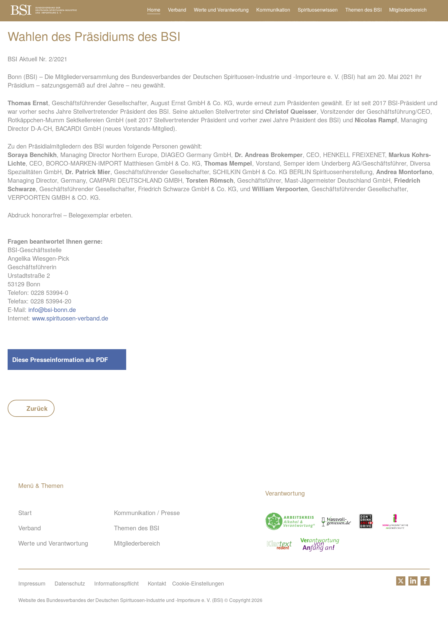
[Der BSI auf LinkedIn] (413, 583)
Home (153, 9)
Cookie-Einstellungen (198, 583)
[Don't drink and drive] (367, 521)
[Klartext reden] (279, 544)
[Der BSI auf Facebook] (425, 583)
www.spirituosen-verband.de (70, 317)
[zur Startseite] (44, 12)
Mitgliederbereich (408, 9)
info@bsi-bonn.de (52, 309)
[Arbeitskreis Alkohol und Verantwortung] (290, 521)
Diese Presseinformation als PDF (60, 359)
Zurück (37, 408)
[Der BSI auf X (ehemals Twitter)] (400, 583)
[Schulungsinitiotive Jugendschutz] (395, 521)
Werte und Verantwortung (221, 9)
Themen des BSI (363, 9)
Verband (177, 9)
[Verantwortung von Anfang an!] (319, 545)
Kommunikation (273, 9)
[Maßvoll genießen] (336, 521)
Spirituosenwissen (318, 9)
